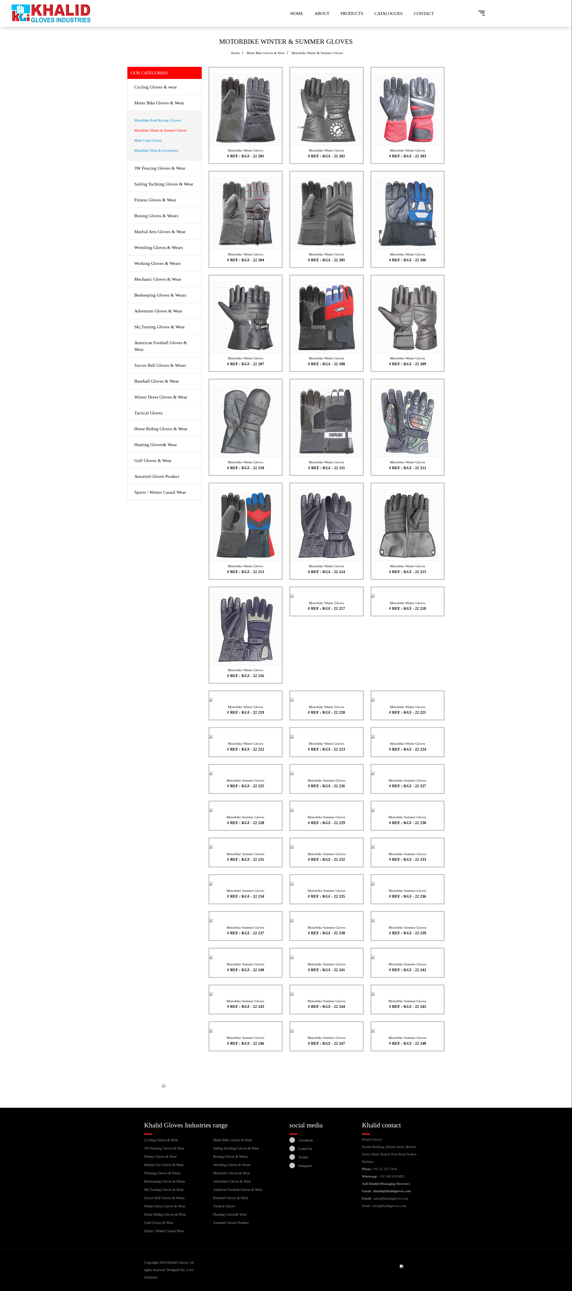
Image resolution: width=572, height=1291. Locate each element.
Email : (367, 1198)
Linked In (305, 1149)
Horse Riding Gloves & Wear (160, 428)
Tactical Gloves (148, 412)
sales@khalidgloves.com (391, 1198)
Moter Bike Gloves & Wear (266, 53)
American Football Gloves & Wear (237, 1190)
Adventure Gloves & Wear (158, 310)
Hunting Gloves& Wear (155, 444)
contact (424, 13)
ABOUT (321, 13)
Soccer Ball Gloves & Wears (160, 365)
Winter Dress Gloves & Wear (160, 396)
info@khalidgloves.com (389, 1206)
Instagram (305, 1166)
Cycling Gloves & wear (155, 86)
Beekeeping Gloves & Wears (160, 295)
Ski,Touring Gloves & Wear (159, 326)
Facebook (305, 1140)
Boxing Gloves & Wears (156, 215)
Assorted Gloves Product (156, 476)
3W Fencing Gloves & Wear (159, 168)
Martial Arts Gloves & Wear (160, 231)
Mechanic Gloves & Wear (157, 279)
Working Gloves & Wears (157, 263)
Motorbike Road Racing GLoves (157, 120)
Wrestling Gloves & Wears (158, 247)
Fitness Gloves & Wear (155, 199)
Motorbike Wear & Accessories (156, 150)
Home (296, 13)
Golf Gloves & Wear (153, 460)
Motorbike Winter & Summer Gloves (160, 130)
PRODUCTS (352, 13)
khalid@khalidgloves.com (392, 1191)
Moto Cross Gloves (148, 140)
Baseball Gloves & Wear (156, 381)
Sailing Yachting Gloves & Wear (163, 183)
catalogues (388, 13)
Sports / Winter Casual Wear (160, 492)
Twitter (303, 1157)
